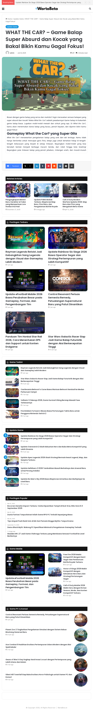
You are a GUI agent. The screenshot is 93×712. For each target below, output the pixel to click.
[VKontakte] (60, 166)
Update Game (18, 19)
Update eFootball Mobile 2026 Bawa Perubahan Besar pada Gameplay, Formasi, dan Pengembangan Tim (24, 299)
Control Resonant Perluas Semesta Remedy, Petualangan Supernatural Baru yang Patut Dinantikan (65, 299)
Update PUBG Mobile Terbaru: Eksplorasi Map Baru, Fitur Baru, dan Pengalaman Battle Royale (46, 203)
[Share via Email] (65, 166)
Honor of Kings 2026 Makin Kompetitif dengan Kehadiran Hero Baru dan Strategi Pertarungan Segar (75, 573)
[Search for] (90, 9)
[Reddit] (54, 166)
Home (9, 19)
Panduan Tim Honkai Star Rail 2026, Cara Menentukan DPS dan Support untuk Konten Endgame (24, 341)
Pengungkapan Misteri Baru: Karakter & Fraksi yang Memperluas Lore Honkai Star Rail (16, 203)
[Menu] (3, 9)
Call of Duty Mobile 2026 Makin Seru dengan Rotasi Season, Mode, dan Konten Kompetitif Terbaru (75, 589)
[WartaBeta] (46, 8)
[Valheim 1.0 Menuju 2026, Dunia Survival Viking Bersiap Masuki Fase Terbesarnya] (12, 403)
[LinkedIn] (36, 166)
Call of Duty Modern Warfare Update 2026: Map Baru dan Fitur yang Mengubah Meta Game (75, 203)
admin (12, 53)
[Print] (71, 166)
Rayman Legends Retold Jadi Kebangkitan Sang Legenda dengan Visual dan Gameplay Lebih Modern (24, 257)
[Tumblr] (42, 166)
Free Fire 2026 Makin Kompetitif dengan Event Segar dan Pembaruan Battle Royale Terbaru (74, 558)
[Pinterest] (48, 166)
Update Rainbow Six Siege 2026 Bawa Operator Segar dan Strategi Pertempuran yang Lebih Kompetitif (67, 257)
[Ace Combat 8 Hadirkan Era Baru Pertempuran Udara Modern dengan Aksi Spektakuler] (80, 650)
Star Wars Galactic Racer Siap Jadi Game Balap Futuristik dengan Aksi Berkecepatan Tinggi (66, 341)
